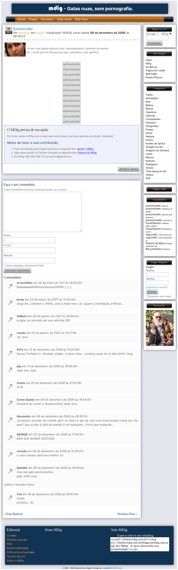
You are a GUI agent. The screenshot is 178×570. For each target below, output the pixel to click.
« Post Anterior (13, 514)
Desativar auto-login (159, 296)
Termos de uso (16, 556)
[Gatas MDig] (56, 8)
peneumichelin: (154, 220)
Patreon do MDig (87, 152)
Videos (149, 174)
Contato (12, 535)
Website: (8, 255)
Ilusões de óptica (155, 143)
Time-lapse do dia (156, 171)
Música (150, 157)
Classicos (151, 112)
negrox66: (151, 234)
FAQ (9, 543)
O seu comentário (34, 189)
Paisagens (151, 164)
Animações (152, 98)
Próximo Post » (127, 514)
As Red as (151, 66)
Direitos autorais (17, 539)
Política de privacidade (21, 552)
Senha (150, 278)
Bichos (149, 108)
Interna (162, 29)
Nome (6, 235)
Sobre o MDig (15, 560)
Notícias (150, 160)
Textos (149, 167)
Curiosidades (153, 119)
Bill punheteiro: (154, 248)
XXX (148, 178)
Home (21, 19)
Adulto (40, 32)
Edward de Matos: (156, 243)
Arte (148, 101)
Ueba (149, 59)
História (150, 136)
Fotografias (152, 126)
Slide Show (64, 19)
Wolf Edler (151, 73)
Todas (149, 94)
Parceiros (47, 19)
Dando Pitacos (154, 77)
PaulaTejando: (153, 223)
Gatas (149, 132)
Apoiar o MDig (85, 148)
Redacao (24, 32)
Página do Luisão (155, 70)
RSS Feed (81, 19)
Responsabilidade (18, 548)
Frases (33, 19)
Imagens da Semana (157, 150)
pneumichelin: (153, 205)
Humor (149, 139)
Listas (149, 153)
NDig (148, 63)
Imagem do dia (154, 146)
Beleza (149, 105)
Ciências (150, 115)
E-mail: (7, 245)
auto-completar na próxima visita (25, 265)
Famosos (151, 122)
